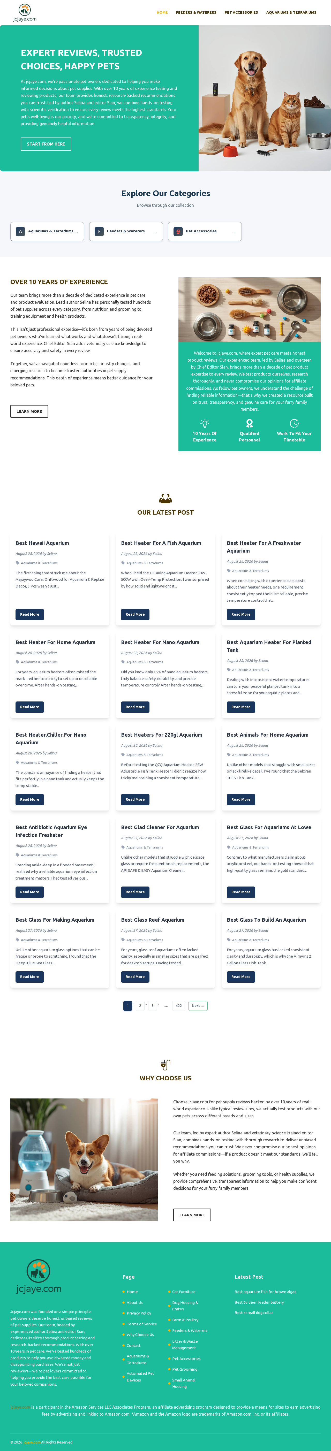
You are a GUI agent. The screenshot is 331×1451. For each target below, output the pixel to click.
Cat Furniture (183, 1291)
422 (179, 1006)
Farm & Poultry (185, 1320)
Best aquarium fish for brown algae (266, 1291)
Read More (29, 614)
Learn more (29, 411)
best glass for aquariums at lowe (269, 827)
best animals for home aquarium (268, 735)
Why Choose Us (140, 1334)
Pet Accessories (241, 12)
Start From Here (46, 144)
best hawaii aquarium (42, 543)
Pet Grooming (184, 1369)
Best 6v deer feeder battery (259, 1302)
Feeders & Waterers (196, 12)
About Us (135, 1302)
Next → (198, 1006)
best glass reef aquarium (152, 920)
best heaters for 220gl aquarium (161, 735)
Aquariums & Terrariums (291, 12)
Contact (134, 1345)
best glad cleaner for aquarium (160, 827)
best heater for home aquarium (55, 642)
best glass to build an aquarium (266, 920)
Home (162, 12)
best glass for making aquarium (55, 920)
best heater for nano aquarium (160, 642)
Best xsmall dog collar (254, 1312)
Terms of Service (142, 1324)
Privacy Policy (139, 1313)
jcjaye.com (20, 1407)
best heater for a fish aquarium (161, 543)
